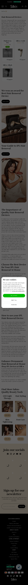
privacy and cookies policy (18, 291)
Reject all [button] (14, 300)
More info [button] (14, 304)
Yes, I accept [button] (14, 295)
